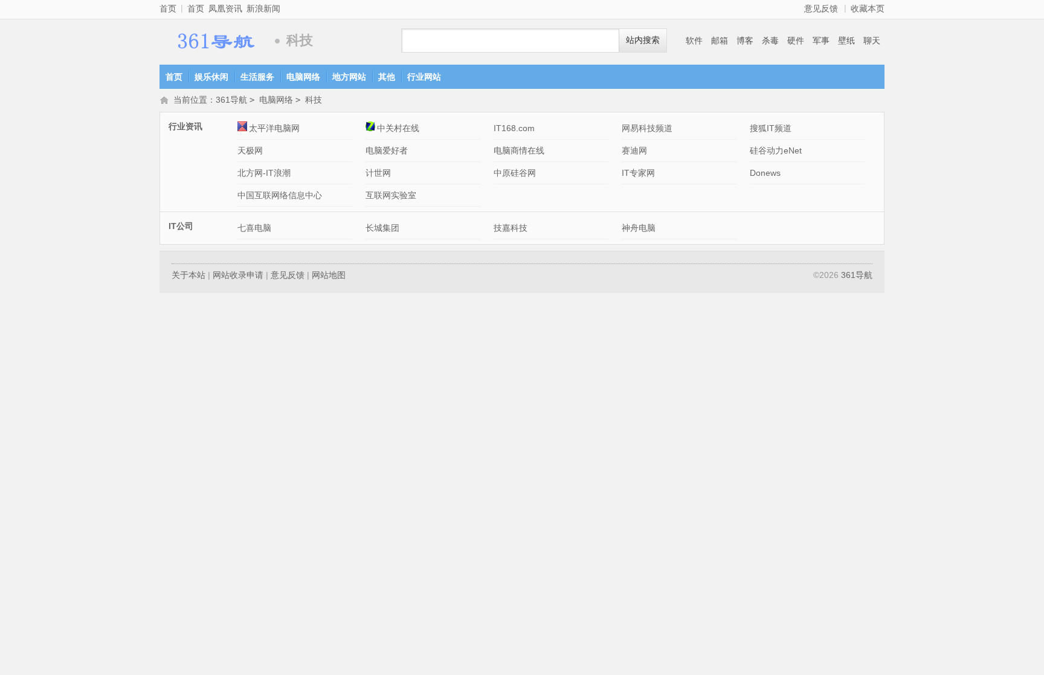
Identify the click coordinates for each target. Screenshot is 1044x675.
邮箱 (719, 40)
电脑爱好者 (387, 150)
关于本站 (188, 275)
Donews (765, 173)
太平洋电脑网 (274, 128)
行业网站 (424, 77)
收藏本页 (867, 8)
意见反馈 (821, 8)
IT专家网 (638, 173)
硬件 (795, 40)
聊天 (871, 40)
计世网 (378, 173)
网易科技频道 (647, 128)
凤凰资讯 (225, 8)
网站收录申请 (238, 275)
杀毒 (770, 40)
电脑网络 (303, 77)
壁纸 (846, 40)
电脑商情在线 (519, 150)
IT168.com (514, 128)
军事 (821, 40)
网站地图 (329, 275)
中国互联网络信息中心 (279, 195)
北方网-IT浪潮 (264, 173)
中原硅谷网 (515, 173)
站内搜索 (643, 40)
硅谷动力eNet (776, 150)
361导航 (214, 40)
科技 (313, 100)
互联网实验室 (391, 195)
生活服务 (257, 77)
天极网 (250, 150)
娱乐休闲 (211, 77)
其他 (386, 77)
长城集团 (382, 228)
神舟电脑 (639, 228)
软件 (694, 40)
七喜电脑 (254, 228)
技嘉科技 (510, 228)
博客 (744, 40)
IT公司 (181, 226)
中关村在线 (398, 128)
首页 (168, 8)
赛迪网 (634, 150)
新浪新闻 (263, 8)
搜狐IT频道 (770, 128)
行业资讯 (185, 126)
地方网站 (349, 77)
